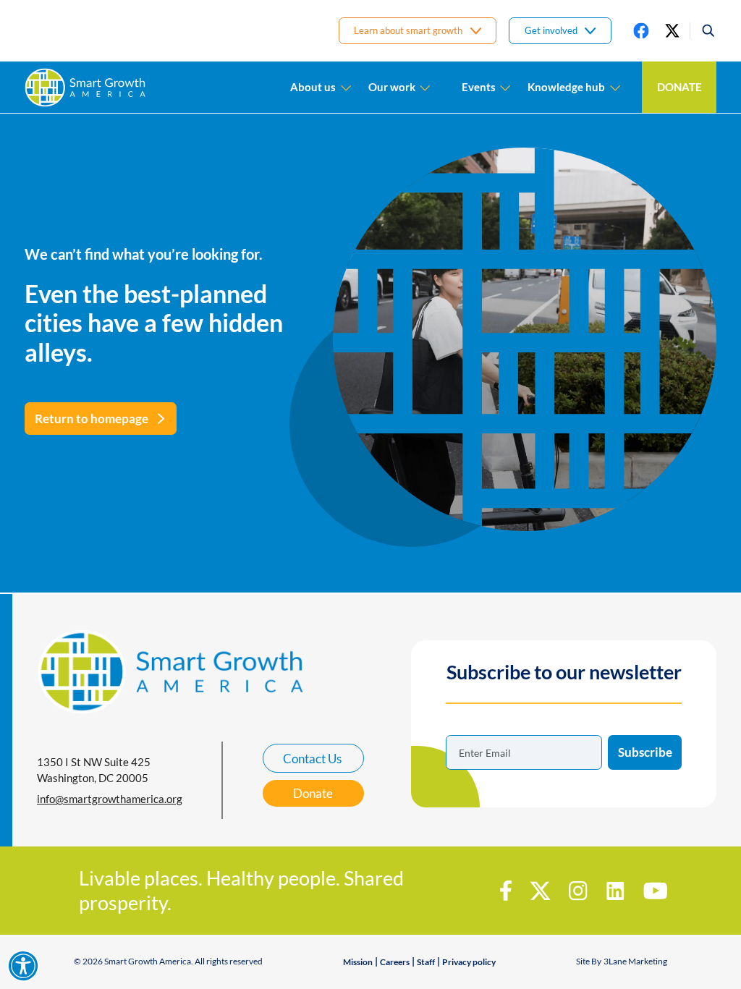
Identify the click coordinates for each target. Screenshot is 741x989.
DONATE (679, 86)
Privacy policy (469, 961)
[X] (672, 30)
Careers (395, 961)
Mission (358, 961)
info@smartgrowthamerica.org (109, 798)
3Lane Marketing (635, 961)
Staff (426, 961)
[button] (703, 30)
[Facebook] (641, 30)
